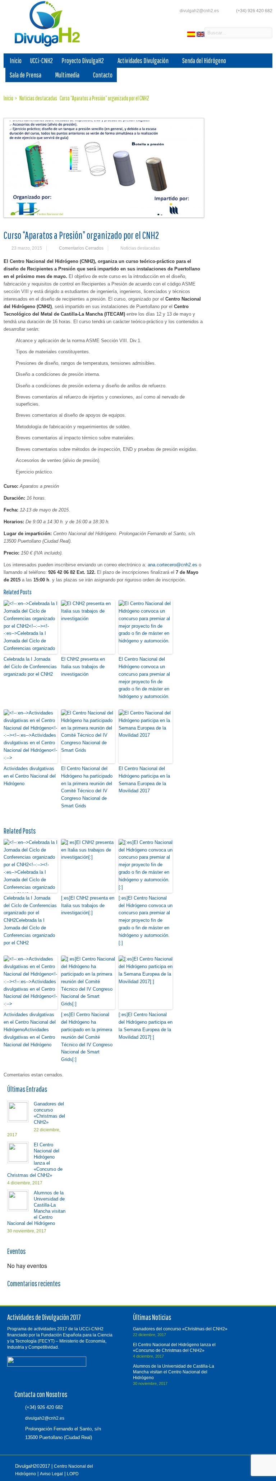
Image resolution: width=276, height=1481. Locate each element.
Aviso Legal (51, 1473)
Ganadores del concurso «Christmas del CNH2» (180, 1328)
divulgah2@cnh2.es (199, 10)
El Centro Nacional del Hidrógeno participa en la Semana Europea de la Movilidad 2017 (144, 779)
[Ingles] (201, 35)
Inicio (16, 61)
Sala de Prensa (25, 75)
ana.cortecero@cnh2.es (172, 564)
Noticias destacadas (140, 248)
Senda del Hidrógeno (204, 61)
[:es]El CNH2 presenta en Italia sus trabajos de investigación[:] (87, 905)
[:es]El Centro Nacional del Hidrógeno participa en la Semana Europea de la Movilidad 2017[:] (145, 1025)
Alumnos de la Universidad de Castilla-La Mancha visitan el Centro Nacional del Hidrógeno (173, 1372)
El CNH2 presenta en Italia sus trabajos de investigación (83, 666)
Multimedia (67, 75)
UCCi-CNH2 (41, 61)
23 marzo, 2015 (27, 248)
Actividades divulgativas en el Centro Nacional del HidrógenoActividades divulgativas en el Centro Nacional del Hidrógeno (30, 1029)
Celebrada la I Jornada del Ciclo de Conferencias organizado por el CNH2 (30, 666)
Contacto (102, 75)
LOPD (73, 1473)
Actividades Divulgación (143, 61)
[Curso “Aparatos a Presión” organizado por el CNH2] (103, 168)
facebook (178, 33)
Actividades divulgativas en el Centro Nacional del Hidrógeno (30, 776)
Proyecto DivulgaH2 (82, 61)
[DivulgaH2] (44, 46)
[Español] (192, 35)
